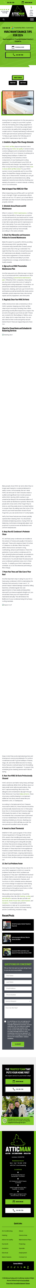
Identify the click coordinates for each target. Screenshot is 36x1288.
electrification (6, 898)
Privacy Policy (19, 1036)
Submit (18, 1044)
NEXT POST (23, 83)
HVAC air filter (9, 146)
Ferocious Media (25, 1280)
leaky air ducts (24, 794)
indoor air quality (17, 149)
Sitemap (28, 1283)
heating (22, 896)
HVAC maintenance (20, 213)
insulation (5, 903)
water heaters (25, 901)
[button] (3, 19)
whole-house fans (15, 901)
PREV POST (13, 83)
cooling (28, 896)
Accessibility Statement (19, 1283)
